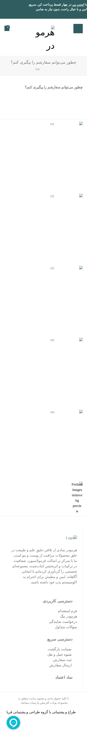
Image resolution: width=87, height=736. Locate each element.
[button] (78, 28)
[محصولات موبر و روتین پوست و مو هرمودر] (43, 37)
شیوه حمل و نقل (59, 654)
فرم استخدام (67, 611)
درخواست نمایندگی (63, 622)
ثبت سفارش (62, 660)
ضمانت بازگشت (60, 649)
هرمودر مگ (68, 616)
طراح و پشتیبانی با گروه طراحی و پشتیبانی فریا (41, 712)
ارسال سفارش (60, 665)
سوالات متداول (66, 627)
